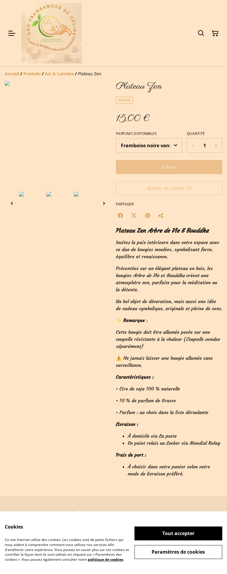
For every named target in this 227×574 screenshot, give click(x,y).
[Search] (201, 33)
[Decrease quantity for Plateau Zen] (193, 145)
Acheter (169, 167)
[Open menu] (12, 33)
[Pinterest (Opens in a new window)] (147, 215)
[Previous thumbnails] (12, 203)
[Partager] (161, 215)
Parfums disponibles (136, 134)
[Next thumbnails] (104, 203)
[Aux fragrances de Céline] (51, 33)
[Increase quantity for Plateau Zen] (216, 145)
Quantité (196, 134)
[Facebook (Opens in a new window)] (120, 215)
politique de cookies (105, 559)
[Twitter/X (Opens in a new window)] (133, 215)
